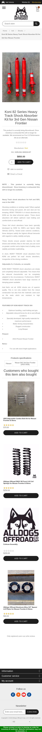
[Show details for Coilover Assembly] (21, 524)
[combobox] (17, 23)
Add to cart (24, 162)
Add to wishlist (17, 169)
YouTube (24, 694)
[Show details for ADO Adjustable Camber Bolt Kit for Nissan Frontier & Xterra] (21, 399)
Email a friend (16, 174)
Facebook (13, 694)
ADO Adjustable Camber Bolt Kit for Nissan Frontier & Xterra (19, 419)
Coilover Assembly (10, 544)
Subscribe (32, 712)
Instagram (29, 694)
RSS (18, 694)
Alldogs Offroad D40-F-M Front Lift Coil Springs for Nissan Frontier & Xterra (18, 482)
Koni (26, 148)
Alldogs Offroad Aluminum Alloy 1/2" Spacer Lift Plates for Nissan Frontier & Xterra (20, 608)
